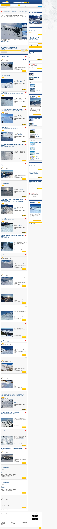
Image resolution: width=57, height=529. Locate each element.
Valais (10, 146)
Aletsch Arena (31, 52)
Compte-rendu (39, 59)
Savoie (17, 93)
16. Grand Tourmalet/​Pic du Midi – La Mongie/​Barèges (10, 412)
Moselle (9, 496)
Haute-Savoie (17, 394)
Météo (20, 6)
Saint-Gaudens (14, 341)
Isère (12, 219)
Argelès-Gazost (14, 413)
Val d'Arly (22, 395)
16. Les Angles (3, 323)
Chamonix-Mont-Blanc (6, 183)
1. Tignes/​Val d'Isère (4, 92)
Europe (2, 75)
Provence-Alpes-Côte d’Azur (9, 201)
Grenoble (14, 219)
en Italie (37, 39)
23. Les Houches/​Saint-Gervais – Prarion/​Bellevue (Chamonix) (11, 448)
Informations (24, 89)
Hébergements (27, 6)
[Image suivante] (41, 19)
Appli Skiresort (34, 513)
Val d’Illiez (13, 146)
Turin (8, 237)
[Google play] (35, 519)
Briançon (17, 201)
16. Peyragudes (3, 340)
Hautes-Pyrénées (10, 128)
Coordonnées (3, 522)
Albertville (19, 93)
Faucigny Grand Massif (3, 165)
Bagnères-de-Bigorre (15, 128)
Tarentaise (22, 93)
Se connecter (13, 523)
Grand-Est (7, 496)
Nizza (20, 358)
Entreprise (12, 522)
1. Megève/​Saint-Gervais (5, 254)
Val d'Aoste (6, 75)
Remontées (23, 6)
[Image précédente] (30, 19)
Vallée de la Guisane (21, 201)
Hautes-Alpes (14, 201)
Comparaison (12, 6)
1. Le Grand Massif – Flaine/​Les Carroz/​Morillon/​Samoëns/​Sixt (11, 163)
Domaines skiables (3, 6)
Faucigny (2, 164)
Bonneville (21, 394)
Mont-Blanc (9, 75)
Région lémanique (8, 146)
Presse (2, 524)
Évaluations (8, 6)
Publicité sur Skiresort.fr (25, 522)
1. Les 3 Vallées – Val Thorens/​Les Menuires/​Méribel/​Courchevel (11, 109)
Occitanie (7, 128)
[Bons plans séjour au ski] (39, 7)
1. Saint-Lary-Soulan (4, 127)
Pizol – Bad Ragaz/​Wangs (33, 61)
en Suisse (37, 30)
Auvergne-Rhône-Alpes (8, 93)
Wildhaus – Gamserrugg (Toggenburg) (35, 181)
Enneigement (16, 6)
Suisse (4, 146)
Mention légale (3, 523)
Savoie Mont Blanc (13, 93)
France (4, 93)
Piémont (6, 237)
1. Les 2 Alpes (3, 218)
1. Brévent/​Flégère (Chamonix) (6, 56)
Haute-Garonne (10, 341)
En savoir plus (19, 81)
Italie (4, 75)
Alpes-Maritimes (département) (16, 358)
